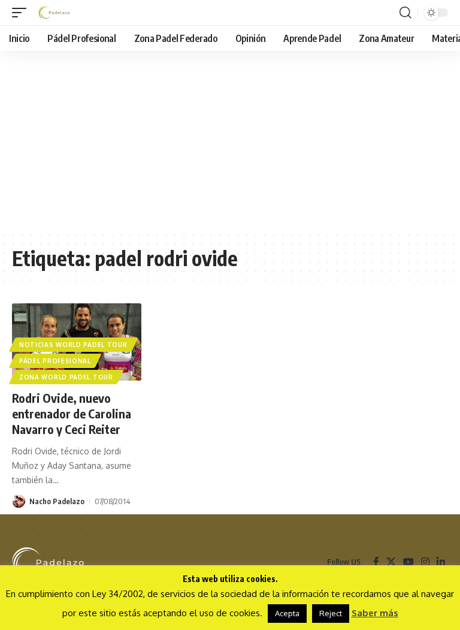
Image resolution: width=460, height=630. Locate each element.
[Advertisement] (230, 141)
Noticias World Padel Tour (73, 344)
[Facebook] (376, 562)
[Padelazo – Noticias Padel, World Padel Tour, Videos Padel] (48, 562)
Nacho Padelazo (56, 501)
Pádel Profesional (55, 360)
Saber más (375, 613)
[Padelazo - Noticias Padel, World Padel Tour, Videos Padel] (53, 12)
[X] (391, 562)
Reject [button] (330, 613)
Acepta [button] (287, 613)
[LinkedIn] (441, 562)
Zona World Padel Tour (66, 377)
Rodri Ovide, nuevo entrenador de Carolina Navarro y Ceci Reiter (71, 413)
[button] (22, 12)
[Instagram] (425, 562)
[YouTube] (408, 562)
